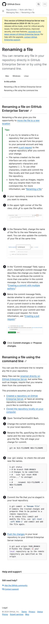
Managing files (12, 12)
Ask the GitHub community (16, 585)
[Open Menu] (45, 4)
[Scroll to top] (43, 618)
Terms (24, 611)
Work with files (25, 10)
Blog (27, 614)
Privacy (32, 611)
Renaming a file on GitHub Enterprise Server (22, 108)
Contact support (12, 589)
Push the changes (16, 534)
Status (40, 611)
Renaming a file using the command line (21, 359)
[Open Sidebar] (3, 11)
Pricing (5, 614)
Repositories (11, 10)
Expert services (16, 614)
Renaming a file (27, 12)
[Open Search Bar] (38, 4)
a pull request (25, 147)
